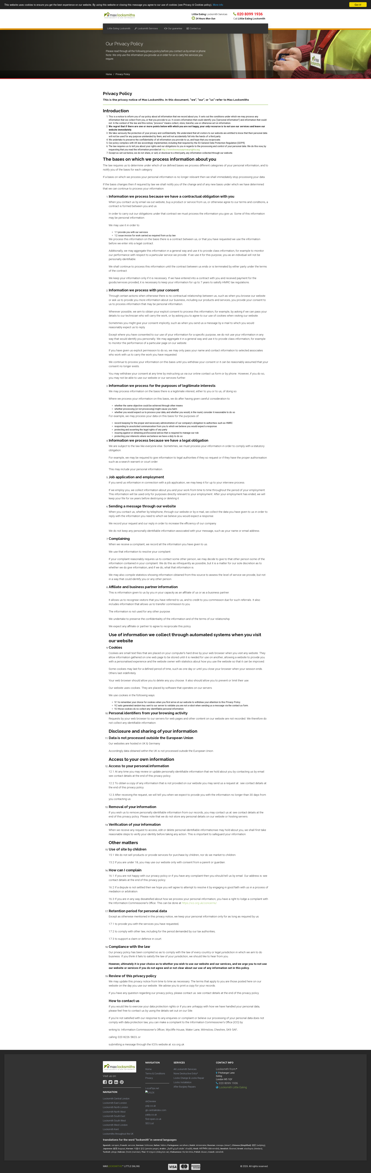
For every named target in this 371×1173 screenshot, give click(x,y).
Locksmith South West (114, 1120)
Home (148, 1069)
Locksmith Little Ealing (233, 1087)
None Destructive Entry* (186, 1073)
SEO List (149, 1123)
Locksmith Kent (111, 1129)
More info (218, 5)
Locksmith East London (115, 1103)
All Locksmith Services (185, 1069)
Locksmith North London (115, 1107)
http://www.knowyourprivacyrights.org (181, 149)
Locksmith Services (148, 28)
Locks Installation (182, 1082)
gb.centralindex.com (155, 1110)
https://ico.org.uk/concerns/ (199, 903)
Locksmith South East (114, 1116)
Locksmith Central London (116, 1098)
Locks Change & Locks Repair (189, 1078)
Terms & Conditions (155, 1073)
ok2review (150, 1101)
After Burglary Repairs (185, 1086)
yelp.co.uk (150, 1105)
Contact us (195, 28)
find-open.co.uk (153, 1119)
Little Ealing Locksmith (118, 28)
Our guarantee (175, 28)
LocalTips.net (152, 1088)
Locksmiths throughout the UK (118, 1133)
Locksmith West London (115, 1125)
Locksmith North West (114, 1111)
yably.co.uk (151, 1114)
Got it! (358, 4)
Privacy (149, 1078)
